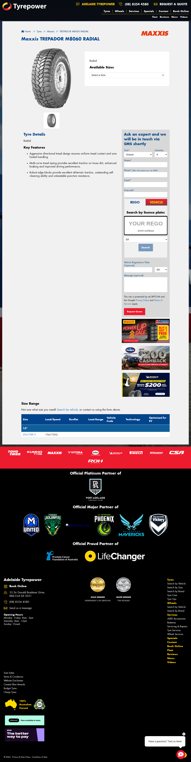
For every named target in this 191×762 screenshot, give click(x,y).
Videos (184, 16)
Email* (127, 180)
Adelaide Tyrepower (98, 4)
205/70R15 (29, 434)
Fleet (154, 16)
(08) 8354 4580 (136, 4)
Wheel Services (175, 634)
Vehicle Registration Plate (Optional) (137, 264)
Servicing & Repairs (177, 626)
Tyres (107, 11)
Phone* (141, 170)
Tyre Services (174, 630)
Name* (128, 160)
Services (134, 11)
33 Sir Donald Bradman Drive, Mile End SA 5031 (27, 594)
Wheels (119, 11)
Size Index (9, 672)
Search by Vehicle (176, 583)
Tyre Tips (171, 599)
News (174, 16)
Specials (149, 11)
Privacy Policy (142, 300)
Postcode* (129, 190)
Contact (163, 11)
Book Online (181, 11)
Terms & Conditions (13, 676)
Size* (127, 150)
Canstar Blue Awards (14, 684)
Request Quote (134, 311)
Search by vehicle (67, 409)
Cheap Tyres (10, 692)
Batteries (171, 622)
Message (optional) (134, 275)
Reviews (164, 16)
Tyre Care (172, 595)
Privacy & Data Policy (21, 757)
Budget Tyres (10, 688)
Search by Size (175, 587)
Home (27, 31)
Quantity (159, 150)
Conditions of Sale (39, 757)
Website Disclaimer (13, 680)
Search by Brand (175, 591)
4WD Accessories (176, 618)
